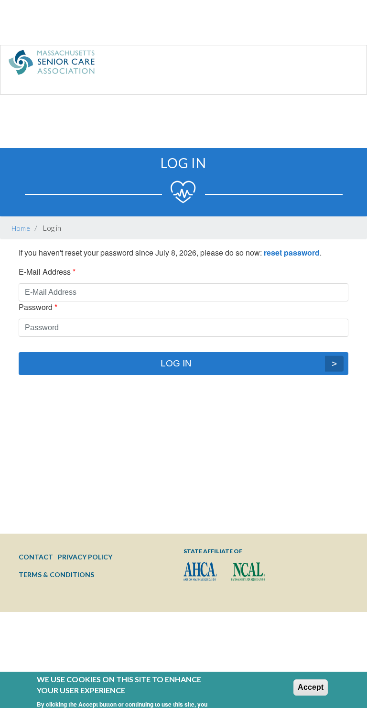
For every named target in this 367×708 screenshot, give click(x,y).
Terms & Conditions (56, 574)
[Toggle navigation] (340, 64)
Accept (311, 673)
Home (21, 228)
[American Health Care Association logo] (200, 571)
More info (111, 701)
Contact (36, 557)
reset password (292, 252)
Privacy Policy (85, 557)
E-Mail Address (45, 271)
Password (36, 306)
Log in (176, 363)
